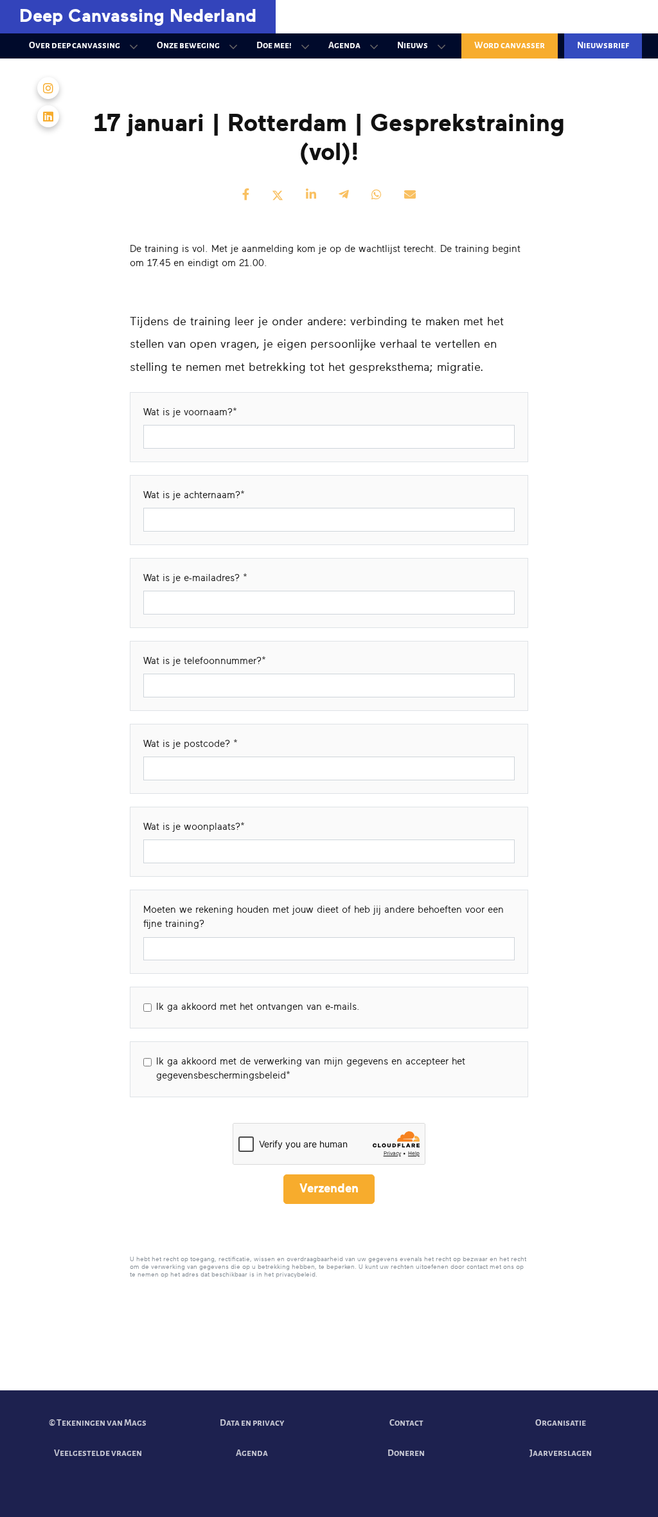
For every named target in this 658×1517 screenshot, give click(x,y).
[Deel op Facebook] (246, 196)
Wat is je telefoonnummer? (202, 661)
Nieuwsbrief (603, 45)
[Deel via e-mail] (410, 196)
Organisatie (560, 1423)
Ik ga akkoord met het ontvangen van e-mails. (258, 1007)
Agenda (344, 45)
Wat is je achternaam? (191, 495)
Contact (406, 1423)
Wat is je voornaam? (188, 412)
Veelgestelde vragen (98, 1453)
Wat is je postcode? (188, 744)
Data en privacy (252, 1423)
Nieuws (412, 45)
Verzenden (329, 1189)
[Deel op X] (278, 196)
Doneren (406, 1453)
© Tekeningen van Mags (98, 1423)
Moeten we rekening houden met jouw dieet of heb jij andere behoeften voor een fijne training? (323, 917)
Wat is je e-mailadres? (193, 578)
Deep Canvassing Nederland (137, 17)
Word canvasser (509, 45)
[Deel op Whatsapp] (376, 196)
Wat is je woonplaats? (191, 827)
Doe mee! (274, 45)
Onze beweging (188, 45)
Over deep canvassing (74, 45)
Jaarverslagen (560, 1453)
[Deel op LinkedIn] (311, 196)
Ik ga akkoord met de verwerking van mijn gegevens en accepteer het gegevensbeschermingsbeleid (310, 1069)
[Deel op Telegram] (343, 196)
